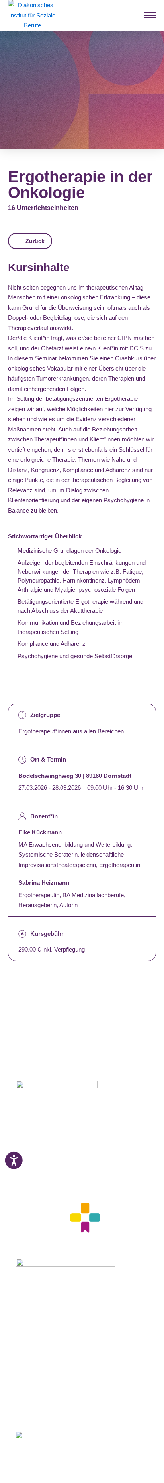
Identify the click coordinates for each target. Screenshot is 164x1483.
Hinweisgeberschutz (43, 1403)
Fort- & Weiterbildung (45, 1314)
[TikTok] (77, 1411)
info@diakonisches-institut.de (53, 1170)
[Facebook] (19, 1411)
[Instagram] (33, 1411)
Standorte (29, 1344)
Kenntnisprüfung (39, 1334)
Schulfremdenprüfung (46, 1324)
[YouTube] (63, 1411)
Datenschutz (33, 1393)
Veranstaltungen (38, 1354)
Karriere (26, 1364)
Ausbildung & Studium (47, 1304)
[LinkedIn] (47, 1411)
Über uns (28, 1373)
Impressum (31, 1383)
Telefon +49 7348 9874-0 (47, 1160)
